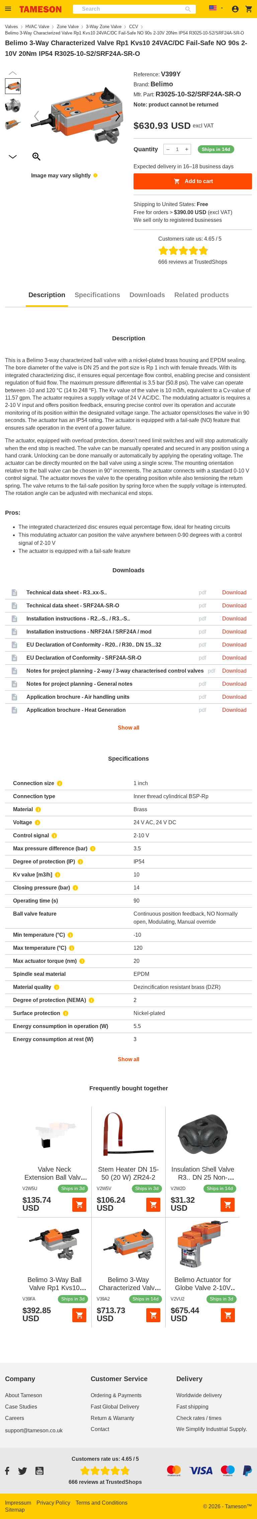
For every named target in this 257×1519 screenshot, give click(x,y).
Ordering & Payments (116, 1395)
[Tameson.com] (40, 9)
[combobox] (134, 9)
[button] (9, 9)
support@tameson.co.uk (34, 1430)
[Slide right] (36, 116)
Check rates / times (199, 1418)
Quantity (146, 149)
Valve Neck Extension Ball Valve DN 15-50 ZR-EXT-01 (54, 1177)
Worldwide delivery (199, 1395)
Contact (100, 1429)
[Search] (189, 9)
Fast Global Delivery (115, 1407)
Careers (14, 1418)
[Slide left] (118, 116)
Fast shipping (192, 1407)
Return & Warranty (112, 1418)
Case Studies (21, 1407)
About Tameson (23, 1395)
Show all (128, 728)
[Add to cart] (79, 1205)
